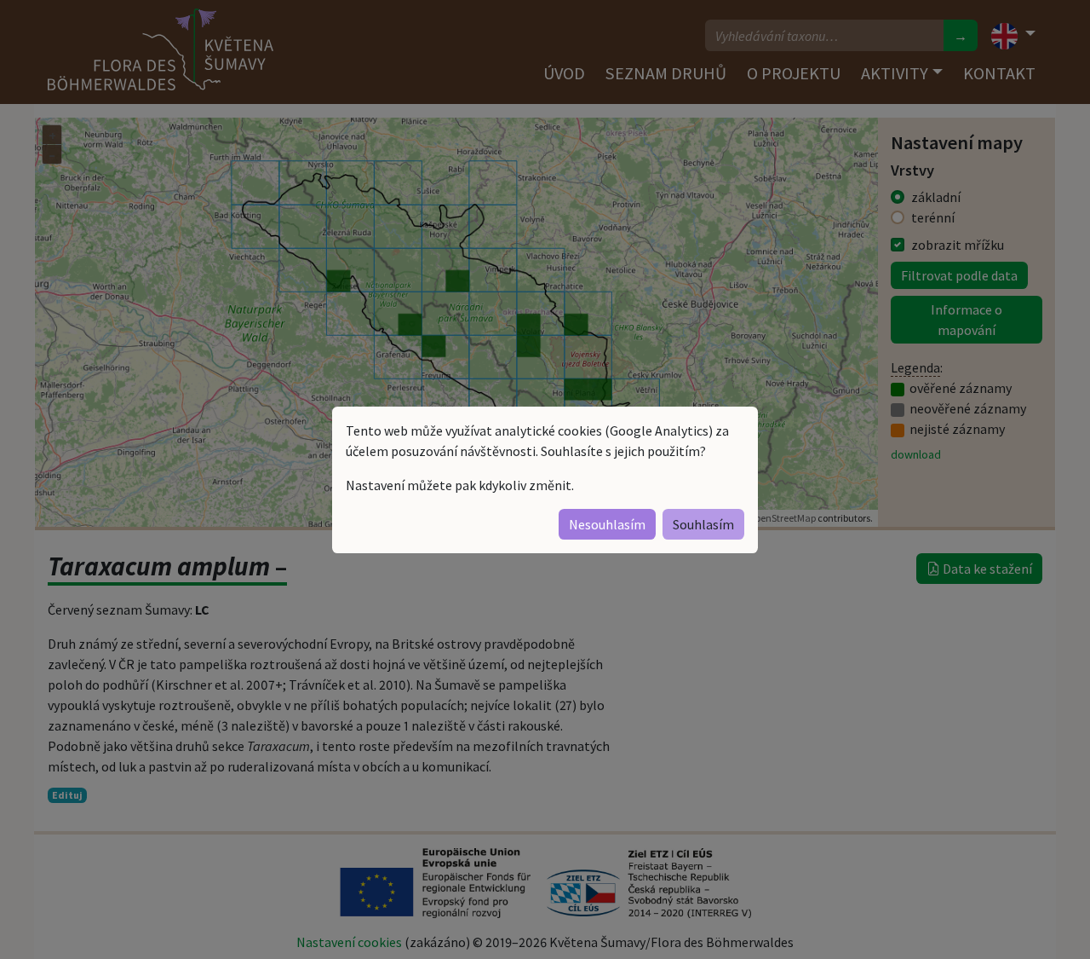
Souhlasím (703, 524)
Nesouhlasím (607, 524)
